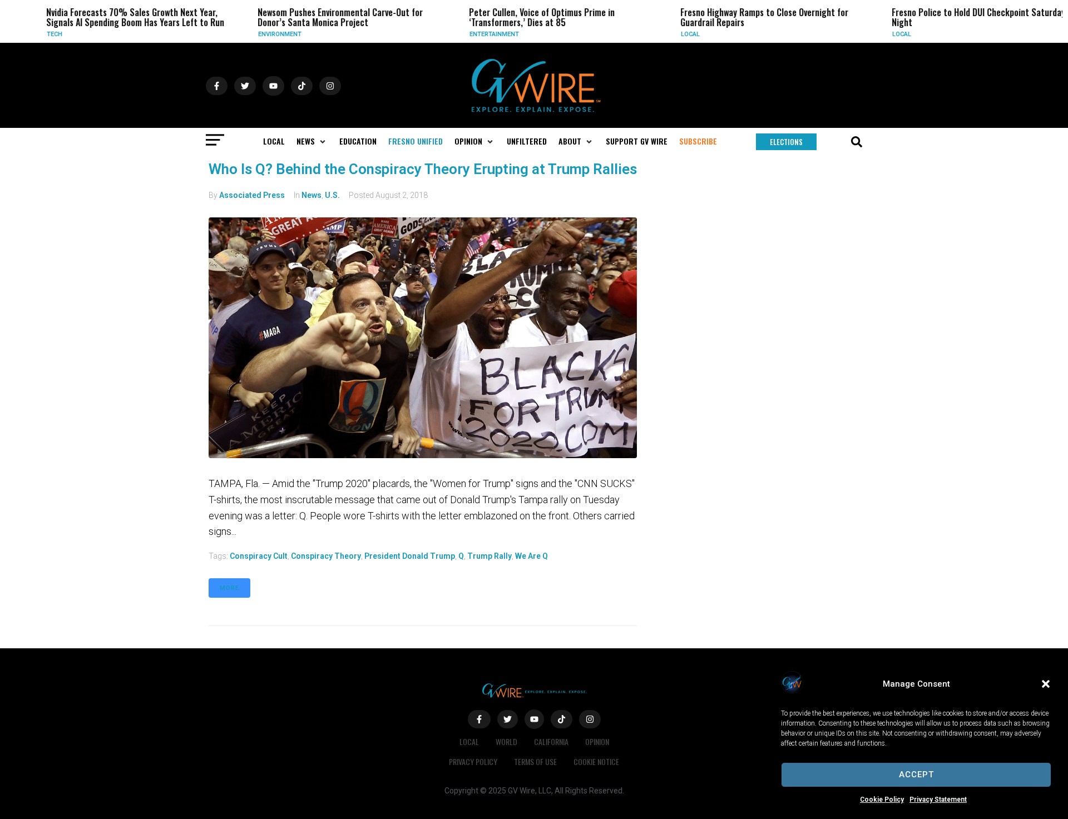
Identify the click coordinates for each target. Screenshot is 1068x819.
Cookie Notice (596, 761)
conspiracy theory (326, 556)
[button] (1045, 683)
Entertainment (477, 34)
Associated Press (252, 195)
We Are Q (531, 556)
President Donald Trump (409, 556)
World (506, 741)
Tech (37, 34)
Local (673, 34)
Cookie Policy (882, 799)
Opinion (597, 741)
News (311, 195)
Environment (262, 34)
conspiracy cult (259, 556)
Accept (916, 775)
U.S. (332, 195)
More (229, 588)
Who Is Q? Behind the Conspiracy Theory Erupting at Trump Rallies (423, 169)
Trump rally (489, 556)
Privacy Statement (938, 799)
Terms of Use (535, 761)
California (551, 741)
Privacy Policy (473, 761)
